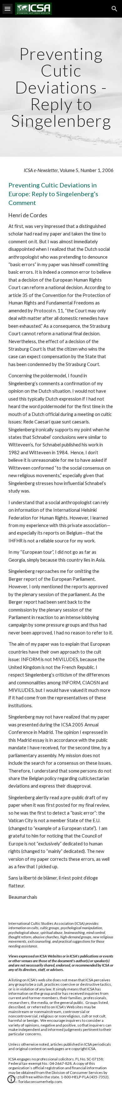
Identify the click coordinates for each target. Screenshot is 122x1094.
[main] (61, 87)
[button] (7, 8)
